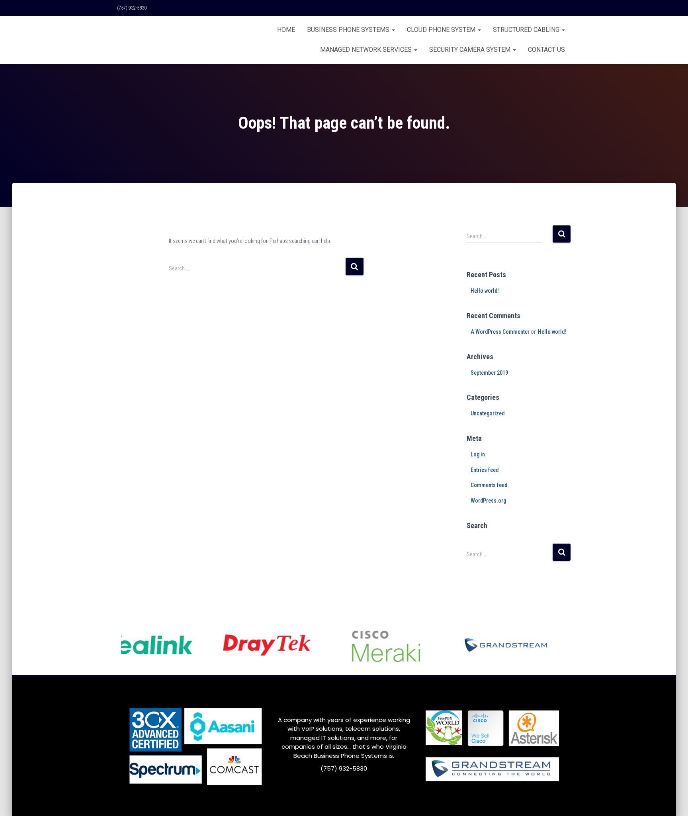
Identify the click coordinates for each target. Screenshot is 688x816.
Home (286, 29)
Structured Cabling (527, 29)
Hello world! (485, 291)
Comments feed (489, 485)
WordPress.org (488, 500)
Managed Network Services (366, 49)
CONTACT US (546, 49)
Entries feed (484, 470)
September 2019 (489, 373)
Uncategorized (487, 413)
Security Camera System (470, 49)
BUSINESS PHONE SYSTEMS (349, 29)
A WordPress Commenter (500, 332)
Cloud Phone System (442, 29)
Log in (478, 454)
